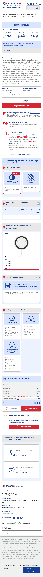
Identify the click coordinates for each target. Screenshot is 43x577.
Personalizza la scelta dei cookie (29, 565)
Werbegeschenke (13, 14)
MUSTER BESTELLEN (21, 25)
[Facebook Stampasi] (14, 518)
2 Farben (8, 262)
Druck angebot (13, 408)
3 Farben (8, 264)
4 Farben (8, 266)
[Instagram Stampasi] (18, 518)
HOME (5, 14)
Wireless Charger (24, 14)
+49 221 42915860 (22, 455)
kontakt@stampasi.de (11, 495)
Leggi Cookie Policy (9, 565)
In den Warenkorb (33, 408)
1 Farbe (8, 260)
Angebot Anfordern (21, 106)
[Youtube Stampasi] (21, 518)
